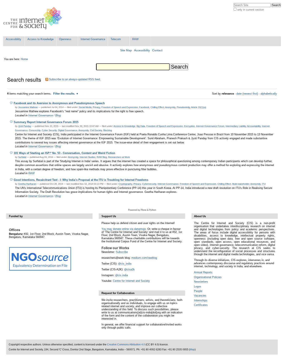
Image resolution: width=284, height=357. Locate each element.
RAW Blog (102, 157)
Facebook (144, 107)
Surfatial (22, 157)
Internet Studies (87, 157)
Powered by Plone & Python (142, 210)
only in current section (250, 9)
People (198, 291)
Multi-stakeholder (240, 184)
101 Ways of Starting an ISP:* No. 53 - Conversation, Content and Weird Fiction (64, 153)
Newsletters (201, 281)
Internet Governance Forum (210, 126)
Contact (157, 50)
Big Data (141, 126)
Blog (58, 115)
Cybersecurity (149, 184)
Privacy (96, 107)
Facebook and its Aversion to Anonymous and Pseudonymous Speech (59, 103)
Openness (65, 39)
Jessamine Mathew (28, 107)
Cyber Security (49, 130)
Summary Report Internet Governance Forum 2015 (46, 122)
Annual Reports (203, 272)
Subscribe (122, 252)
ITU (264, 184)
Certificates (201, 305)
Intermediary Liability (236, 126)
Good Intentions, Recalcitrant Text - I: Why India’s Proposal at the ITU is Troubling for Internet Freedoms (81, 179)
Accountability (254, 126)
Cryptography (125, 184)
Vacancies (200, 295)
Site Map (126, 50)
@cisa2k (129, 269)
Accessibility (13, 39)
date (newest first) (247, 93)
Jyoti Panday (24, 126)
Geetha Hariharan (27, 184)
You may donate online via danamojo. (124, 228)
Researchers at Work (119, 157)
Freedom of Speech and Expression (119, 107)
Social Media (85, 107)
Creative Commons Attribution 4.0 (126, 344)
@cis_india (124, 263)
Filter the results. (64, 93)
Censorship (35, 130)
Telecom (116, 39)
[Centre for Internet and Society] (33, 18)
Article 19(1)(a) (198, 107)
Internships (200, 300)
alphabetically (269, 93)
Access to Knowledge (40, 39)
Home (24, 59)
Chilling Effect (157, 107)
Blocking (107, 130)
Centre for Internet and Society (131, 280)
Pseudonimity (183, 107)
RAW (135, 39)
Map (192, 349)
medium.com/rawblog (144, 257)
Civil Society (96, 130)
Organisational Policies (208, 277)
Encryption (189, 126)
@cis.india (121, 275)
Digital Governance (67, 130)
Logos (197, 286)
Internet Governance (93, 39)
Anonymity (170, 107)
